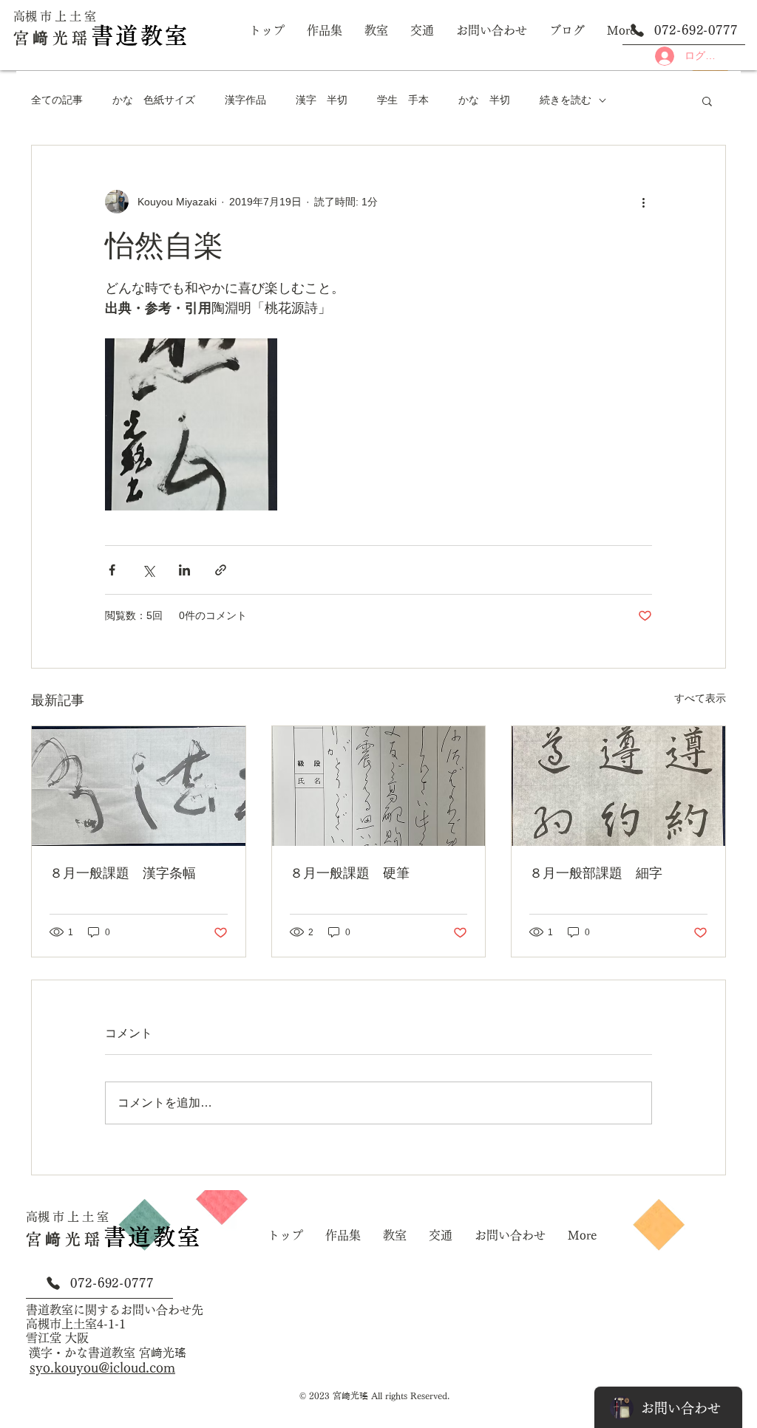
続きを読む (565, 100)
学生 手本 (403, 100)
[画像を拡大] (191, 424)
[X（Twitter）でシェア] (148, 570)
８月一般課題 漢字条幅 (123, 873)
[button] (707, 100)
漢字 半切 (321, 100)
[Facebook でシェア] (112, 570)
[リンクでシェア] (221, 570)
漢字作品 (245, 100)
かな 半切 (484, 100)
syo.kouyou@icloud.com (102, 1367)
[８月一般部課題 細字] (618, 786)
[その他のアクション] (643, 202)
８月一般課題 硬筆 (350, 873)
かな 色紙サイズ (153, 100)
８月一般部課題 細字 (595, 873)
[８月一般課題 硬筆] (379, 786)
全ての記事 (57, 100)
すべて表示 (700, 698)
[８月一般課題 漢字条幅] (138, 786)
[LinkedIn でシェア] (184, 570)
